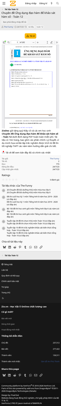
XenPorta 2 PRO (8, 403)
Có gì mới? (7, 311)
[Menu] (4, 3)
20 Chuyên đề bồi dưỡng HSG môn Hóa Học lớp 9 (28, 189)
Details (33, 391)
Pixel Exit (15, 395)
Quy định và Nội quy (10, 275)
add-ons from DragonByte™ (39, 388)
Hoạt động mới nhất (10, 329)
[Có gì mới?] (51, 3)
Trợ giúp (5, 287)
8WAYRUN (37, 403)
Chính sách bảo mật (10, 281)
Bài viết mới (6, 318)
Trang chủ (5, 292)
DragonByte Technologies (17, 391)
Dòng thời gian (8, 324)
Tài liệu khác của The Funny (17, 185)
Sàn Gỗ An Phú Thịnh (50, 361)
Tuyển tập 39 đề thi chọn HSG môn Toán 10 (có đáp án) (31, 220)
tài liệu (31, 26)
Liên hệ (4, 270)
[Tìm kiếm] (57, 3)
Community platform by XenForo (28, 385)
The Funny (8, 26)
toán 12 (40, 26)
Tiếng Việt (8, 264)
